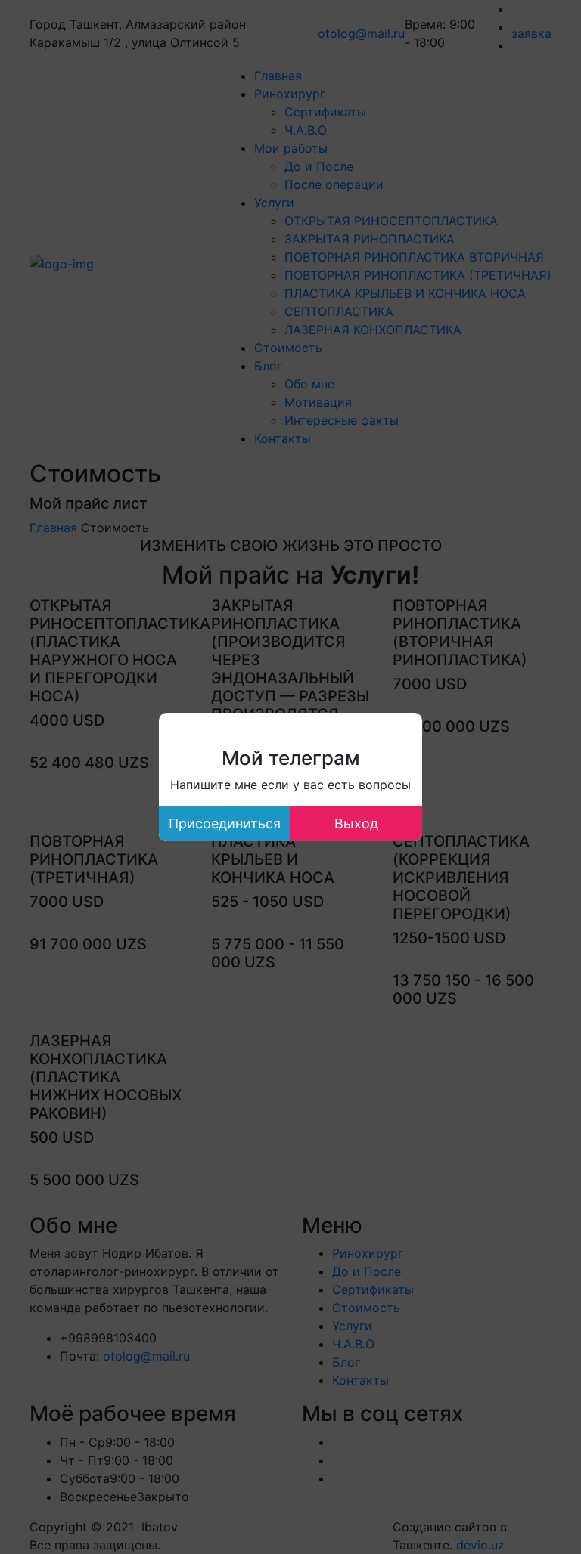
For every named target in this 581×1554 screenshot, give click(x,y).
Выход (356, 823)
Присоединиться (225, 823)
